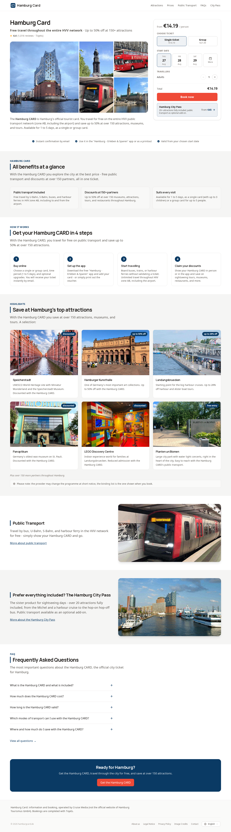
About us (136, 824)
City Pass (215, 5)
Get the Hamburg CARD (115, 782)
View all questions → (23, 741)
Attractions (157, 5)
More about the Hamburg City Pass (32, 620)
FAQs (203, 5)
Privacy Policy (164, 824)
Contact (194, 824)
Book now (187, 97)
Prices (170, 5)
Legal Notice (149, 824)
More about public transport (28, 543)
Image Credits (181, 824)
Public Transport (187, 5)
